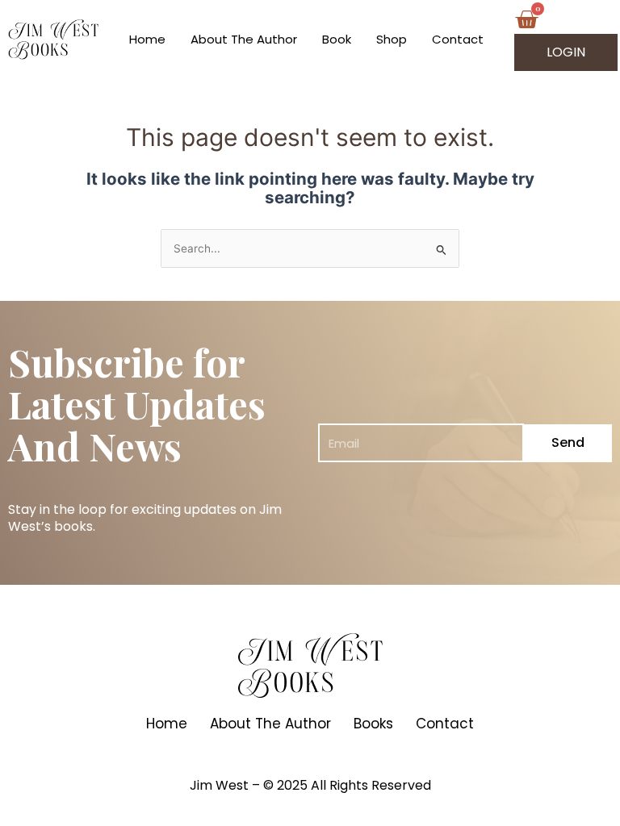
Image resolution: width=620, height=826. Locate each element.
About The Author (244, 39)
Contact (458, 39)
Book (336, 39)
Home (147, 39)
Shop (391, 39)
